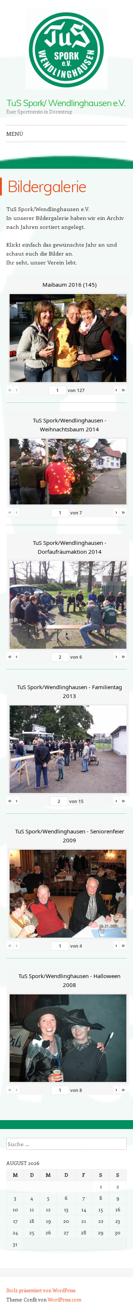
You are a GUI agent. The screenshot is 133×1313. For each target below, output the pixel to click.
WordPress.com (64, 1299)
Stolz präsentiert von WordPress (40, 1290)
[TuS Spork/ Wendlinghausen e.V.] (66, 49)
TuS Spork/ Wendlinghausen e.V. (65, 102)
